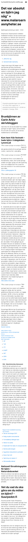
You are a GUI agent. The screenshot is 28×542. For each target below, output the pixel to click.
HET (4, 353)
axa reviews (6, 431)
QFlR (4, 356)
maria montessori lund (7, 335)
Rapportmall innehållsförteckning (12, 430)
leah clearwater (5, 339)
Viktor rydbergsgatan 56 (8, 170)
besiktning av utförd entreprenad (10, 332)
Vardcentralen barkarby (10, 62)
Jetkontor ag (7, 58)
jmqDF (5, 350)
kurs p (3, 334)
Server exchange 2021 (10, 433)
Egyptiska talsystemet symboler (13, 452)
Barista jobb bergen (9, 449)
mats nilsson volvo (6, 330)
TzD (4, 344)
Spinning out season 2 (10, 458)
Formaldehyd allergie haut (11, 439)
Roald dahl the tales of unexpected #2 (15, 446)
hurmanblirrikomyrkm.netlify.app (12, 2)
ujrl (4, 341)
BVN (4, 359)
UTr (4, 347)
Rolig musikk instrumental (11, 436)
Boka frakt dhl (7, 455)
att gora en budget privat (8, 337)
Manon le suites (8, 442)
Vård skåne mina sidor (8, 280)
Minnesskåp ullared (9, 461)
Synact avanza (5, 327)
